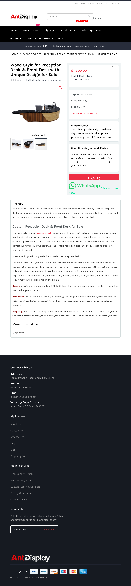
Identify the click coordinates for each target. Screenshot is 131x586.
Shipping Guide (19, 456)
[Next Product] (116, 67)
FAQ (12, 443)
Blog (12, 449)
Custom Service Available (25, 486)
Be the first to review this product (43, 80)
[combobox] (70, 16)
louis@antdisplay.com (23, 396)
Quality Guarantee (20, 493)
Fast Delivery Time (20, 480)
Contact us (16, 430)
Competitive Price (20, 499)
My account (17, 436)
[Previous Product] (112, 67)
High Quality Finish (21, 473)
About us (15, 424)
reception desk (43, 233)
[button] (60, 90)
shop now (99, 46)
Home (14, 54)
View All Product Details (85, 113)
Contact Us (113, 3)
